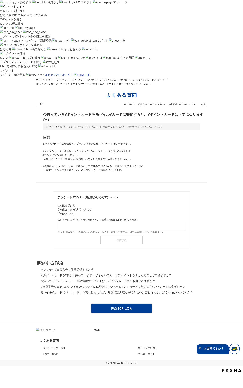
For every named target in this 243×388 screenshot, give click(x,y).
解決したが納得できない (77, 209)
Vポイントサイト (45, 79)
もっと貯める (38, 15)
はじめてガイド (98, 40)
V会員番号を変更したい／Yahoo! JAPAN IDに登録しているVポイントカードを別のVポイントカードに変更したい (112, 286)
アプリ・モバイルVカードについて (78, 79)
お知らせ (53, 2)
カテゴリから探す (147, 347)
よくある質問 (23, 2)
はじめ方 (6, 15)
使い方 (4, 23)
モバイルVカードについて (116, 79)
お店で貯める (21, 15)
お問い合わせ (50, 353)
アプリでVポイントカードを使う (21, 62)
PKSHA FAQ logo (231, 370)
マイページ (120, 2)
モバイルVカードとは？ (148, 79)
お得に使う (16, 23)
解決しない (68, 214)
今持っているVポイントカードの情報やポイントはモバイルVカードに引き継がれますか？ (97, 281)
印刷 (203, 104)
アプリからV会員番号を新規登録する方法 (67, 269)
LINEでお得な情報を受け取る (19, 66)
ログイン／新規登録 (38, 40)
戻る (41, 103)
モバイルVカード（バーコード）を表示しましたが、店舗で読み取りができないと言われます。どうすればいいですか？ (116, 292)
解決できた (68, 205)
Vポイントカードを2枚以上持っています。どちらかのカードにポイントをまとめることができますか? (105, 275)
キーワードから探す (54, 347)
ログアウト (85, 2)
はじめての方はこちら (59, 75)
